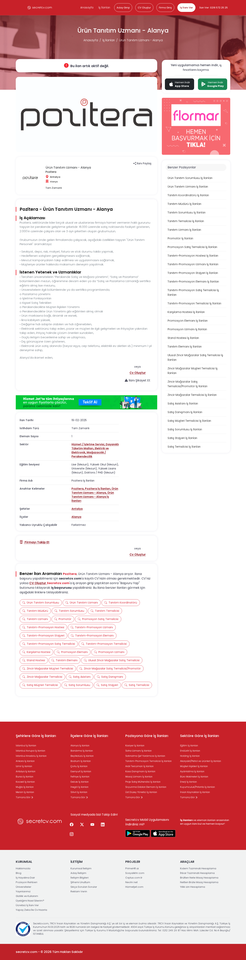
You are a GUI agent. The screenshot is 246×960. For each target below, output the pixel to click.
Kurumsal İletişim (81, 868)
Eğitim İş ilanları (189, 745)
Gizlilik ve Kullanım (27, 896)
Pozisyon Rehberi (26, 882)
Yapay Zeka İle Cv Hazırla (31, 910)
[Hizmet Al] (86, 402)
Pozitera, (78, 489)
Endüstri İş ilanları (190, 750)
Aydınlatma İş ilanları (192, 771)
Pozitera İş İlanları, (98, 489)
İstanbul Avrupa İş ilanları (30, 750)
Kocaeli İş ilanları (25, 781)
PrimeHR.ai (132, 868)
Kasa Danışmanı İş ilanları (140, 771)
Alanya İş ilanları (80, 745)
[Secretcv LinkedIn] (102, 825)
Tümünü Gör (23, 797)
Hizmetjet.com (134, 887)
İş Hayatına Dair (25, 877)
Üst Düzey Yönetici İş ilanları (141, 792)
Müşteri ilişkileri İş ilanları (194, 766)
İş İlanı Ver (186, 7)
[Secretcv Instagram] (71, 834)
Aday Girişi (123, 7)
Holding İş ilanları (190, 755)
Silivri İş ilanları (79, 792)
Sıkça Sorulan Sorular (84, 887)
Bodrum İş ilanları (81, 761)
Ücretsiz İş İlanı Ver (27, 905)
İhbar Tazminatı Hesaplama (197, 873)
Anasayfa (86, 7)
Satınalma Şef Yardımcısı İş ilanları (145, 755)
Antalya (77, 509)
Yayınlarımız (23, 891)
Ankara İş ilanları (25, 761)
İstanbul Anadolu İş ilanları (31, 755)
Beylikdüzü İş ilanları (82, 755)
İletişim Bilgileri (80, 877)
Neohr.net (131, 882)
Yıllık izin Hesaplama (192, 887)
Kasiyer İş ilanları (134, 745)
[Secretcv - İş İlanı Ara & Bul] (137, 833)
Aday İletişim (78, 873)
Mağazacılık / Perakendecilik (88, 454)
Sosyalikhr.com (134, 873)
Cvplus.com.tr (133, 877)
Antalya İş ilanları (25, 771)
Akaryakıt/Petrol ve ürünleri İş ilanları (200, 761)
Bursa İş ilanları (24, 776)
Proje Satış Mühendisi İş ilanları (142, 781)
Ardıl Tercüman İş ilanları (139, 766)
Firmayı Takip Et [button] (36, 542)
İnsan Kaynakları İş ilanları (195, 792)
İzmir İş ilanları (24, 766)
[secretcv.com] (40, 7)
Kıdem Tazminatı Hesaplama (198, 868)
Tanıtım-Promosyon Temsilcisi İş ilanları (148, 761)
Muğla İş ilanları (25, 787)
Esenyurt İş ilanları (81, 771)
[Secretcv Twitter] (82, 825)
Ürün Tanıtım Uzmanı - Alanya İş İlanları (92, 497)
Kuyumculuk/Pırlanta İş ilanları (197, 787)
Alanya (76, 517)
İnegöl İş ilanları (79, 787)
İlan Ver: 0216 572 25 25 (213, 7)
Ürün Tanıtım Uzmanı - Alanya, (94, 491)
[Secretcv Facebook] (71, 825)
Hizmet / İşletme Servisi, (88, 444)
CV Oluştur (144, 7)
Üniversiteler (23, 887)
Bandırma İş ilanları (82, 750)
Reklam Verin (79, 891)
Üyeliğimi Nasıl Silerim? (30, 900)
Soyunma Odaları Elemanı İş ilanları (145, 787)
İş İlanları (104, 7)
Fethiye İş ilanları (80, 776)
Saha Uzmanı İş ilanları (138, 750)
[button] (138, 372)
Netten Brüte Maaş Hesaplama (199, 882)
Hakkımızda (23, 868)
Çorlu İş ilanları (79, 766)
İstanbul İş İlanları (26, 745)
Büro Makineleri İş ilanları (194, 776)
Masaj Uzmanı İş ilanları (138, 776)
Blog (18, 873)
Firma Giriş (165, 7)
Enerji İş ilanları (188, 781)
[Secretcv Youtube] (92, 825)
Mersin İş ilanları (25, 792)
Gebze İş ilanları (80, 781)
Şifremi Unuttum (80, 882)
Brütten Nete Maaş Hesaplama (199, 877)
